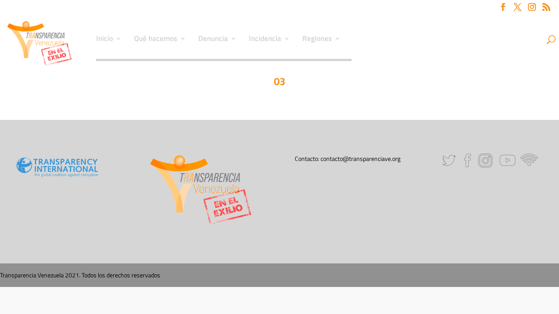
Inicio (104, 39)
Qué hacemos (155, 39)
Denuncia (213, 39)
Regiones (317, 39)
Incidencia (265, 39)
